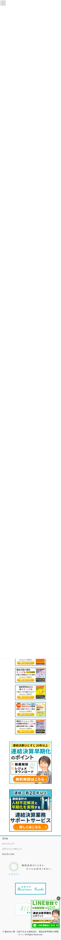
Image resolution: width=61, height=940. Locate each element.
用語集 (5, 838)
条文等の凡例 (8, 854)
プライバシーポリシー (12, 849)
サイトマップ (8, 844)
